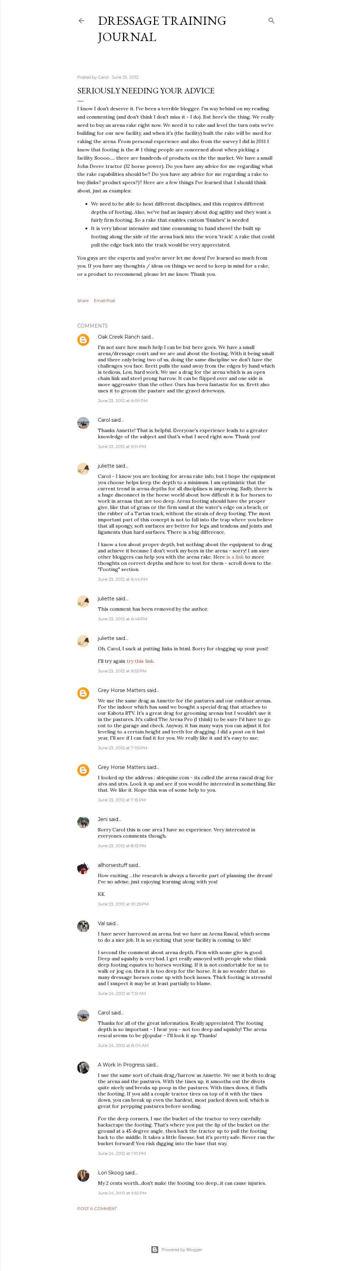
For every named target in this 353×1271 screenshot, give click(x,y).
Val (101, 923)
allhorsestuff (112, 865)
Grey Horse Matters (121, 690)
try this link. (140, 661)
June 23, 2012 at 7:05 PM (122, 747)
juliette (106, 466)
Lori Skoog (111, 1173)
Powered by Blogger (182, 1249)
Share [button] (83, 300)
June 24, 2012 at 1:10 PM (122, 1153)
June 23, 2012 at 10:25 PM (123, 904)
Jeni (103, 819)
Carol (104, 420)
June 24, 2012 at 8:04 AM (123, 1045)
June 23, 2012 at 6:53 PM (122, 670)
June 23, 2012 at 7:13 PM (122, 799)
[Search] (272, 19)
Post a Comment (97, 1208)
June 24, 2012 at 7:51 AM (122, 993)
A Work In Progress (121, 1065)
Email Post (104, 300)
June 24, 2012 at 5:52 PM (122, 1192)
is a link (235, 557)
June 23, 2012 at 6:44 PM (123, 579)
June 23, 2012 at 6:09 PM (123, 400)
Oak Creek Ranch (119, 337)
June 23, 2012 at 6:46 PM (122, 618)
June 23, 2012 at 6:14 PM (122, 446)
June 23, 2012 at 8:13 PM (122, 845)
